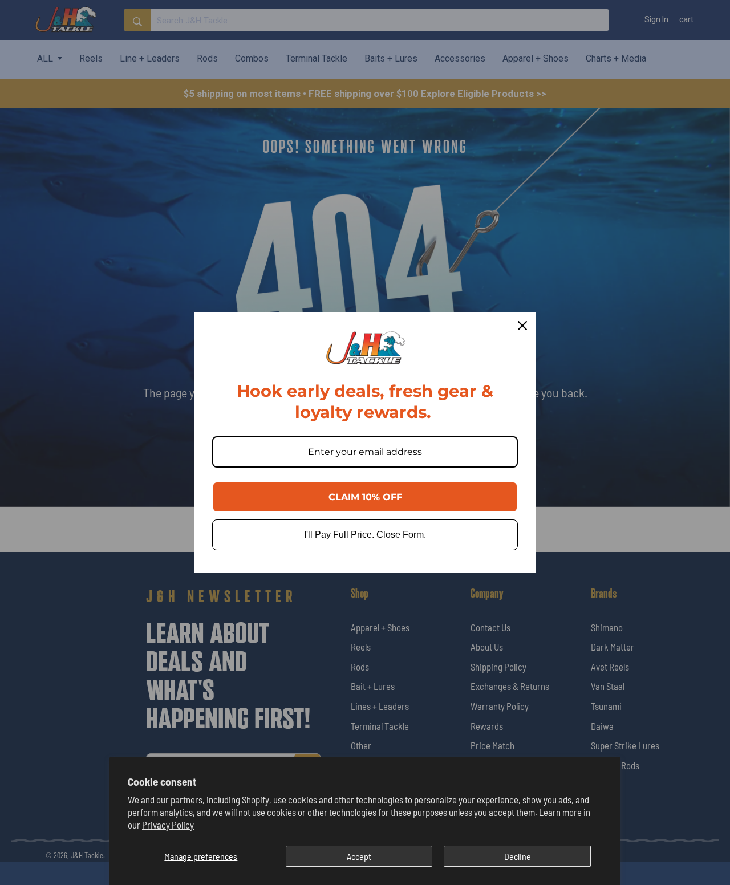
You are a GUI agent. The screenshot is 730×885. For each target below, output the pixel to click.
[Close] (522, 325)
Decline (517, 856)
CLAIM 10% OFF (365, 497)
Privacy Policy (168, 824)
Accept (359, 856)
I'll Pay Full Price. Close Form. (365, 534)
